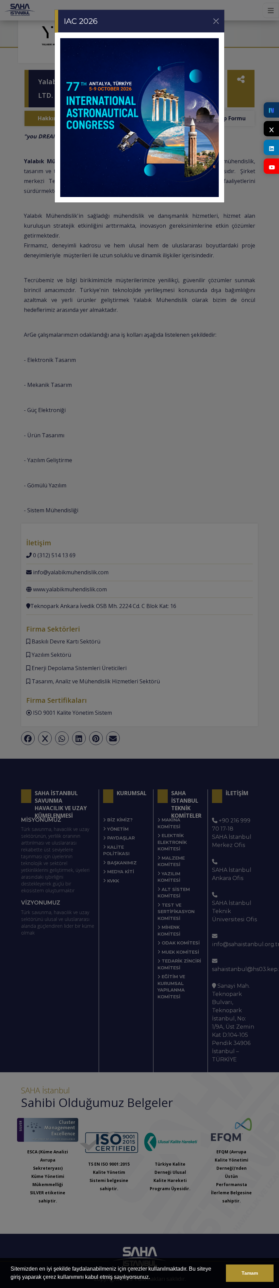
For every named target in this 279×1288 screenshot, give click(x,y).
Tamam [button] (250, 1273)
